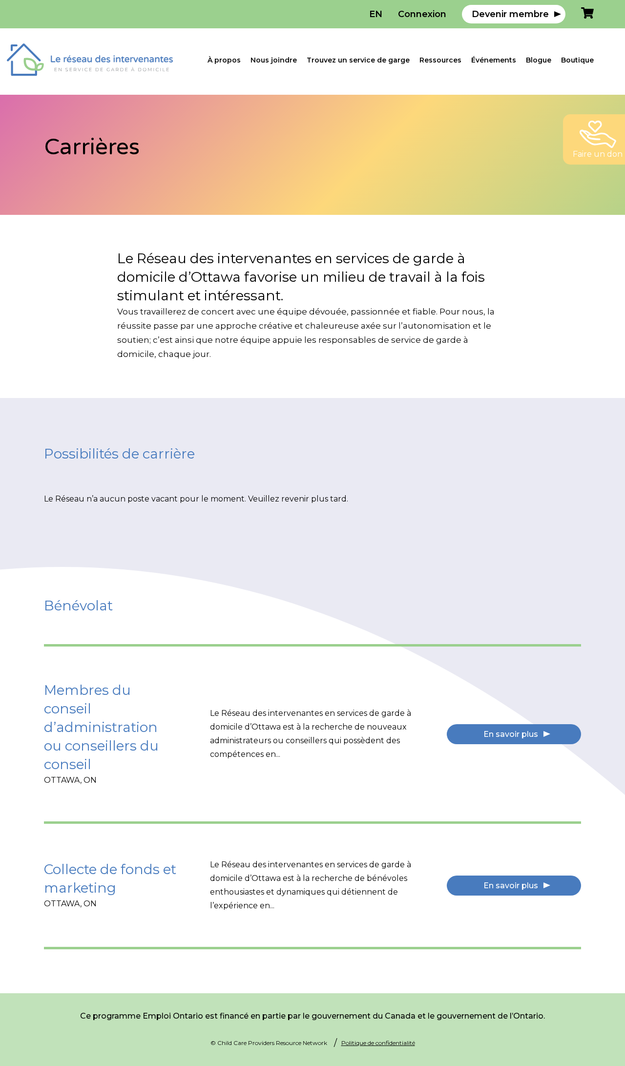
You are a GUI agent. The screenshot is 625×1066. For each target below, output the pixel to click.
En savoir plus (510, 734)
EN (375, 14)
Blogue (538, 60)
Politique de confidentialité (378, 1042)
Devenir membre (510, 14)
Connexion (422, 14)
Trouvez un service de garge (358, 60)
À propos (224, 60)
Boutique (577, 60)
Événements (493, 60)
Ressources (440, 60)
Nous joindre (273, 60)
